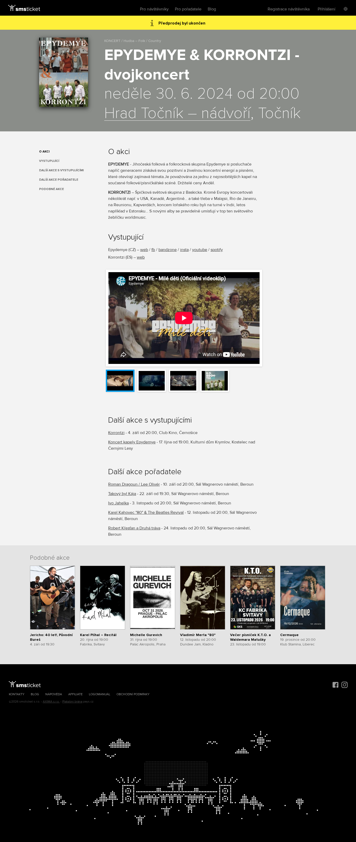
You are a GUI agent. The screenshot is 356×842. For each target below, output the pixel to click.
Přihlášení (326, 9)
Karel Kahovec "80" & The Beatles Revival (146, 512)
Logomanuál (99, 694)
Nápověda (53, 694)
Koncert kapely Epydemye (132, 442)
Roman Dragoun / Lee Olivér (134, 484)
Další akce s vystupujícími (61, 170)
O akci (44, 152)
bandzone (167, 249)
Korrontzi (116, 432)
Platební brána (72, 702)
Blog (212, 9)
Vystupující (49, 161)
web (144, 249)
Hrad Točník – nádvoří (177, 113)
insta (184, 249)
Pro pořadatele (188, 9)
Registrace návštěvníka (289, 9)
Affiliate (75, 694)
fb (153, 249)
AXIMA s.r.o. (51, 702)
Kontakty (16, 694)
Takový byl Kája (122, 493)
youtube (199, 249)
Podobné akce (51, 189)
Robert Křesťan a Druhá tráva (134, 528)
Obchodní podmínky (133, 694)
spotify (217, 249)
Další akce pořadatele (58, 180)
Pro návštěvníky (154, 9)
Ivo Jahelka (118, 503)
